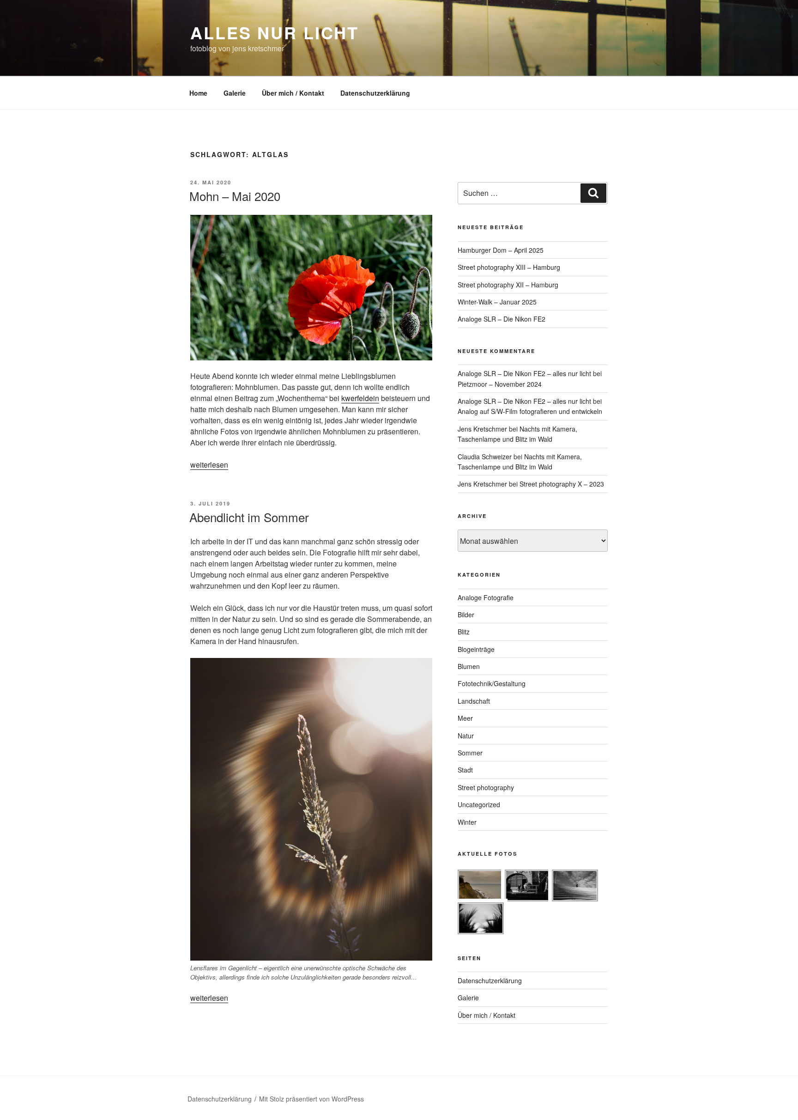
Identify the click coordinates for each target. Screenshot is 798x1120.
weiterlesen (209, 464)
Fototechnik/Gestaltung (492, 683)
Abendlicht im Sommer (249, 516)
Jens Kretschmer (482, 428)
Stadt (465, 769)
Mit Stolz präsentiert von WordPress (311, 1098)
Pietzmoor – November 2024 (500, 384)
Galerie (235, 92)
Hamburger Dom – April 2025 (501, 250)
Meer (465, 718)
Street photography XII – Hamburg (508, 284)
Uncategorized (479, 804)
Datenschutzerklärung (375, 92)
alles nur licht (274, 32)
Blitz (464, 631)
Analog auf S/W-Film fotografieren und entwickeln (530, 411)
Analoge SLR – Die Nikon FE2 (501, 318)
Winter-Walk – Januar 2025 (497, 301)
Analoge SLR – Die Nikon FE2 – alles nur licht (524, 373)
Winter (467, 822)
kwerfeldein (360, 398)
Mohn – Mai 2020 (234, 195)
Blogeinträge (476, 649)
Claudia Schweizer (485, 456)
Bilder (466, 614)
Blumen (469, 666)
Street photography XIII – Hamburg (509, 267)
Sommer (470, 752)
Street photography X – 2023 (562, 483)
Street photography (486, 787)
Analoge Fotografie (486, 597)
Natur (466, 735)
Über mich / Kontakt (293, 92)
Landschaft (474, 701)
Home (198, 92)
